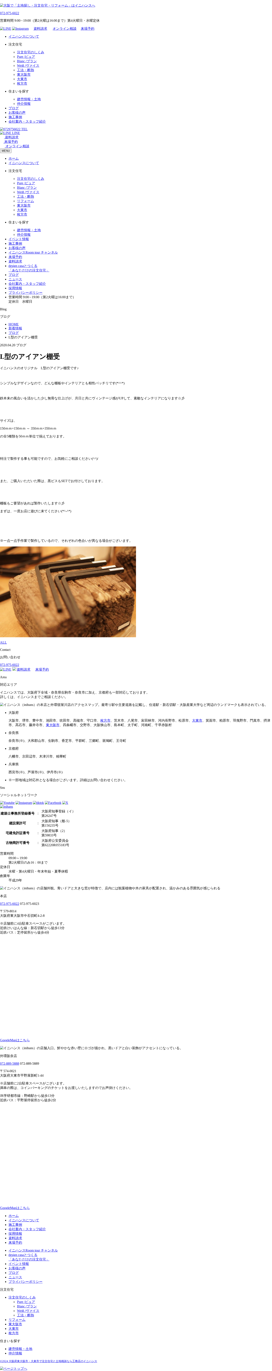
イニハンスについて (23, 36)
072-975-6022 (9, 13)
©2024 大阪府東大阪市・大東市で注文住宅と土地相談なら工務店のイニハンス (48, 1361)
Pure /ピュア (26, 56)
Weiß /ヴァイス (28, 65)
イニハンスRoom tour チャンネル (33, 252)
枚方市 (22, 83)
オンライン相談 (64, 28)
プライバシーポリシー (25, 292)
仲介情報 (24, 103)
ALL (3, 642)
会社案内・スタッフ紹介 (27, 121)
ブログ (13, 108)
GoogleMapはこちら (15, 1040)
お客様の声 (17, 112)
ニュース (15, 279)
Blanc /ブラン (27, 61)
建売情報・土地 (29, 99)
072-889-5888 (9, 1063)
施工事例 (15, 117)
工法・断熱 (25, 70)
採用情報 (15, 288)
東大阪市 (24, 74)
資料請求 (40, 28)
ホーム (13, 158)
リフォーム (25, 201)
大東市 (22, 79)
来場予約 (87, 28)
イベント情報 (18, 239)
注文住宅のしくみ (30, 52)
